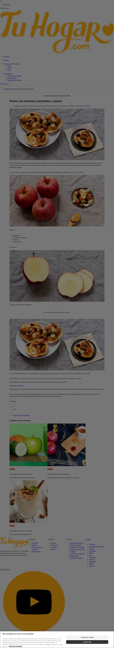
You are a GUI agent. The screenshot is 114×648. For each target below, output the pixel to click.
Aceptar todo (87, 642)
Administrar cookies (87, 637)
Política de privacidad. (15, 646)
